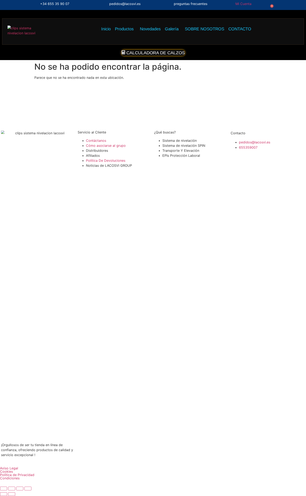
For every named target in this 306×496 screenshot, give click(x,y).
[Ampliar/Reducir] (3, 488)
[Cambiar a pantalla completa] (11, 488)
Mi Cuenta (243, 4)
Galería (172, 29)
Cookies (6, 471)
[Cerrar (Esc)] (27, 488)
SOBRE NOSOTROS (204, 29)
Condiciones (10, 478)
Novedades (150, 29)
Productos (124, 29)
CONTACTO (239, 29)
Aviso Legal (9, 468)
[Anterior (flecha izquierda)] (3, 494)
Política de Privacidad (17, 475)
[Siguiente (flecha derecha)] (11, 494)
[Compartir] (19, 488)
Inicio (106, 29)
